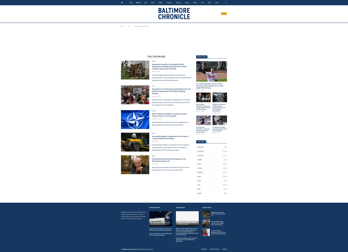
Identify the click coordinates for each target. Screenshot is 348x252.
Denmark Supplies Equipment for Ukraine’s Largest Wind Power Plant (170, 137)
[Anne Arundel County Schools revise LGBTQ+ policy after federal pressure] (206, 223)
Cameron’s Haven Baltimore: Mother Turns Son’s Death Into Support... (219, 232)
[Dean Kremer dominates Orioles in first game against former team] (203, 120)
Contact (224, 13)
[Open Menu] (122, 2)
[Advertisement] (174, 41)
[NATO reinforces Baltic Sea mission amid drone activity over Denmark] (135, 119)
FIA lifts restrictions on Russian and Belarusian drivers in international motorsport (219, 108)
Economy (169, 2)
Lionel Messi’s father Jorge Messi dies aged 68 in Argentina (219, 129)
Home (131, 2)
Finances (178, 2)
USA (145, 2)
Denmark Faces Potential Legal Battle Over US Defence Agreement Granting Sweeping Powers (171, 91)
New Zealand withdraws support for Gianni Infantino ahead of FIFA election (203, 107)
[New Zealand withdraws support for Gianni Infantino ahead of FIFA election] (203, 97)
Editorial (204, 249)
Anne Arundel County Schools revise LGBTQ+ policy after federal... (218, 223)
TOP (212, 185)
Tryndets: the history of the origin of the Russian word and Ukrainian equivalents (186, 239)
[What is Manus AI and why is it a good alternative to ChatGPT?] (160, 218)
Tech (202, 2)
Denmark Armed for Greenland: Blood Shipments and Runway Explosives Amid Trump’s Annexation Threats (169, 66)
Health (195, 2)
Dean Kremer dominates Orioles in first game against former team (202, 130)
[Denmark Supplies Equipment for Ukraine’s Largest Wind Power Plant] (135, 142)
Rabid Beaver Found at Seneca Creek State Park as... (218, 214)
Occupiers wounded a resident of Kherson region (186, 223)
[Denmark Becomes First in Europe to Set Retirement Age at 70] (135, 164)
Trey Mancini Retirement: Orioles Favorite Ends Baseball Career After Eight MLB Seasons (210, 86)
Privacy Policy (214, 249)
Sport (209, 2)
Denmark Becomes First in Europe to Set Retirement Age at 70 (169, 160)
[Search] (226, 2)
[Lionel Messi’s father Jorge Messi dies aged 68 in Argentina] (220, 120)
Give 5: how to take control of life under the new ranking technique (160, 234)
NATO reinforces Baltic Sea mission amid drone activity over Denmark (169, 115)
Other (216, 2)
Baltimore (138, 2)
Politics (160, 2)
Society (187, 2)
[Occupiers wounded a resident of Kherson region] (187, 218)
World (152, 2)
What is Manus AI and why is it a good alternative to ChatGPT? (160, 223)
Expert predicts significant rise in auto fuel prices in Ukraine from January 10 (160, 229)
